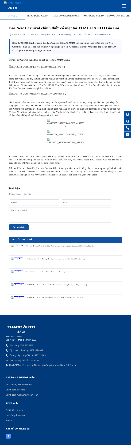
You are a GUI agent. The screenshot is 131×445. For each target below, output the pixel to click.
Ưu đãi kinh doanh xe (102, 34)
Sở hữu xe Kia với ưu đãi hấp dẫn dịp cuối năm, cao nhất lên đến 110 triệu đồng (55, 259)
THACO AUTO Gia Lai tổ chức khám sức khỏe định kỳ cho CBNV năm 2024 (54, 298)
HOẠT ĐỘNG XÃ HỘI (37, 16)
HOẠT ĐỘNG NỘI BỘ (93, 16)
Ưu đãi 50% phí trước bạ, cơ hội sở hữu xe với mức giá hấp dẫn (49, 272)
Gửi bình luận (19, 227)
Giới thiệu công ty (14, 410)
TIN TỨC (12, 16)
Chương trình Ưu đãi (48, 34)
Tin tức (9, 420)
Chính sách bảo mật (15, 390)
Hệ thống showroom (15, 415)
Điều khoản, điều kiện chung (19, 385)
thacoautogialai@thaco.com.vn (24, 360)
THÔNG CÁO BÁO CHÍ (118, 16)
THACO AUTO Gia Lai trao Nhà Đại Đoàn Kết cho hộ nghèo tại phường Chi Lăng (56, 285)
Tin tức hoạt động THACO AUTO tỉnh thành (75, 34)
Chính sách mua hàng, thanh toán (22, 395)
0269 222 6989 (26, 345)
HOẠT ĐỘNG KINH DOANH (65, 16)
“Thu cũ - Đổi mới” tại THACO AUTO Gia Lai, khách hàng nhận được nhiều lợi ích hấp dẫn (60, 246)
